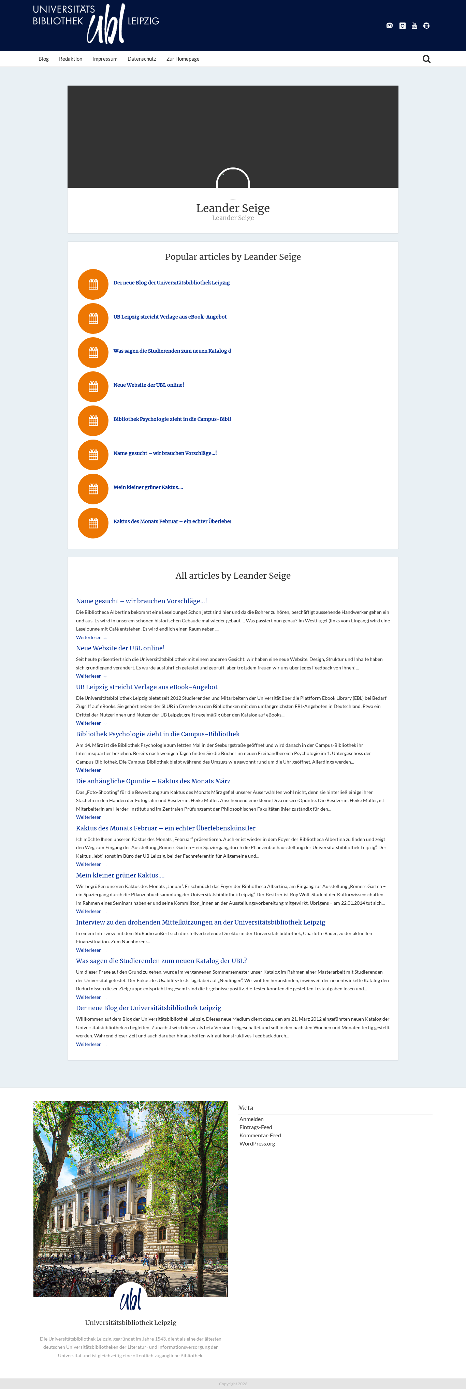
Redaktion (70, 59)
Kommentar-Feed (260, 1135)
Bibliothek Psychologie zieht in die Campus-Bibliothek (158, 734)
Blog (44, 59)
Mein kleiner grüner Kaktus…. (120, 875)
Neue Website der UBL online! (120, 648)
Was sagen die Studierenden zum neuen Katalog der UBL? (161, 961)
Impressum (104, 59)
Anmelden (251, 1118)
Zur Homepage (183, 59)
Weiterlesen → (91, 637)
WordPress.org (257, 1143)
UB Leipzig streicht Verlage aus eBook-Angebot (147, 687)
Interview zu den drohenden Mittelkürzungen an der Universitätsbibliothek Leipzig (200, 922)
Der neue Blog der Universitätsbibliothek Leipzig (148, 1008)
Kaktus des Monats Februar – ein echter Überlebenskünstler (166, 828)
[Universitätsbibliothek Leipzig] (96, 24)
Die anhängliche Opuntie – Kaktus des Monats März (153, 781)
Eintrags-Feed (255, 1127)
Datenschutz (142, 59)
